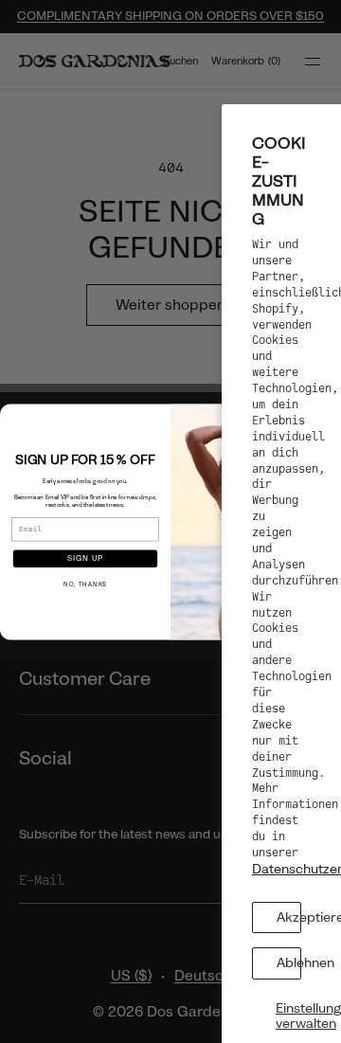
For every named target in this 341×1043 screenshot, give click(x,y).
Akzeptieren (289, 917)
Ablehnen (289, 962)
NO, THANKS (85, 584)
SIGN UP (85, 558)
